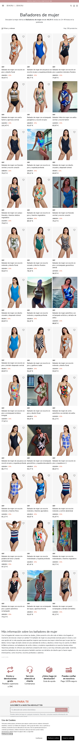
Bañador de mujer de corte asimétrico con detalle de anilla (63, 412)
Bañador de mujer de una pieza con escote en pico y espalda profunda (39, 71)
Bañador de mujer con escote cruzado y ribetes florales (37, 264)
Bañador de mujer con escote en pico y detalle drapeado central (13, 364)
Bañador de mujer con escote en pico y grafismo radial (38, 364)
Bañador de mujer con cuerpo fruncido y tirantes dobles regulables (12, 215)
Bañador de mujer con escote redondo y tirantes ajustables (37, 509)
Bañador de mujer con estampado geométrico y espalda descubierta (39, 462)
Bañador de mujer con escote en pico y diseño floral (13, 71)
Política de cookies (7, 734)
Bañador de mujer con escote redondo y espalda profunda (37, 314)
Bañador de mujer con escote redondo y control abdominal (62, 509)
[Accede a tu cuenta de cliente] (74, 6)
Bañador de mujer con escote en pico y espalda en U (64, 462)
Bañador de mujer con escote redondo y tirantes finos (12, 509)
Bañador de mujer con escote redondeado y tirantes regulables (64, 557)
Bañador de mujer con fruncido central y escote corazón (12, 166)
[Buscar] (71, 5)
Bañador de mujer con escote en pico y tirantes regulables (38, 214)
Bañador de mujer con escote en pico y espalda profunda (38, 166)
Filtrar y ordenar (9, 28)
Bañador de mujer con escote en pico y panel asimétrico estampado (13, 608)
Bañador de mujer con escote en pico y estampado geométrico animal (64, 265)
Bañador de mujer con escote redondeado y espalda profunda (38, 557)
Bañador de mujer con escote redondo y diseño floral (12, 264)
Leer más (5, 657)
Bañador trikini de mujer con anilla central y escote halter (64, 118)
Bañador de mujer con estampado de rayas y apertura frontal (39, 607)
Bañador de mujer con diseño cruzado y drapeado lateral (62, 166)
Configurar (39, 738)
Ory (3, 67)
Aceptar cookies (68, 738)
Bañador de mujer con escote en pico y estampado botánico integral (13, 413)
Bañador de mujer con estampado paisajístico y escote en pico (39, 118)
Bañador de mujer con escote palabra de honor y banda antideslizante (12, 558)
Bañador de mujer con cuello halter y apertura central (12, 118)
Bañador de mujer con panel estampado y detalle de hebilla (63, 607)
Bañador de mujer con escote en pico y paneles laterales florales (64, 71)
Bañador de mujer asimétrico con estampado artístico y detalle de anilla (64, 315)
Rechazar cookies (53, 738)
